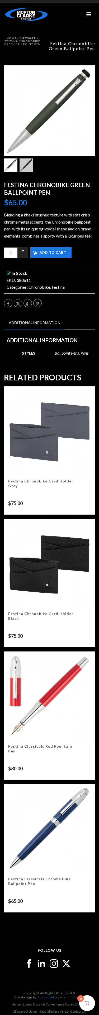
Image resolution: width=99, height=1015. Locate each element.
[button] (84, 76)
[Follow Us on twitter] (66, 963)
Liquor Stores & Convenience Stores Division (54, 1004)
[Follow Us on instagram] (54, 963)
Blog (65, 1011)
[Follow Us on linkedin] (41, 963)
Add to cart (53, 252)
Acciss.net (45, 997)
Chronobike (39, 286)
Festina (58, 286)
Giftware (28, 38)
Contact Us (78, 1011)
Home (11, 38)
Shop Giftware (49, 1011)
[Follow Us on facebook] (29, 963)
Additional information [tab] (34, 322)
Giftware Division (25, 1011)
